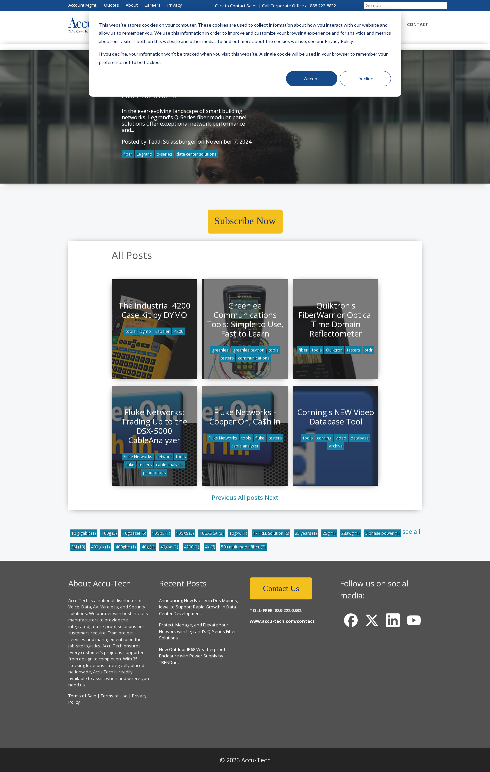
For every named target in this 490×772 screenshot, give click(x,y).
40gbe (169, 547)
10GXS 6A (211, 533)
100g (109, 533)
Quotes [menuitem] (111, 5)
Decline (365, 78)
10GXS (185, 533)
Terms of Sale (82, 696)
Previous (224, 497)
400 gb (100, 547)
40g (148, 547)
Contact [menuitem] (417, 24)
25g (329, 533)
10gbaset (134, 533)
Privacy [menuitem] (174, 5)
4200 (191, 547)
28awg (350, 533)
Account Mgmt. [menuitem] (82, 5)
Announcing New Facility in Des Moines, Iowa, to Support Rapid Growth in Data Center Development (198, 606)
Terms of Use (114, 696)
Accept (311, 78)
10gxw (238, 533)
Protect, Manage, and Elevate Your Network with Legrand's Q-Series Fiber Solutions (197, 631)
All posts (250, 497)
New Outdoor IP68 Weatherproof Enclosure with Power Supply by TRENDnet (192, 655)
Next (271, 497)
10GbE (161, 533)
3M (78, 547)
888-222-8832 (323, 6)
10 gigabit (83, 533)
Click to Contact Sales (236, 6)
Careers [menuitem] (152, 5)
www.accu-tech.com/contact (282, 621)
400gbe (126, 547)
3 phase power (382, 533)
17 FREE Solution (271, 533)
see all (411, 531)
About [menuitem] (132, 5)
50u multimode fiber (243, 547)
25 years (306, 533)
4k (210, 547)
